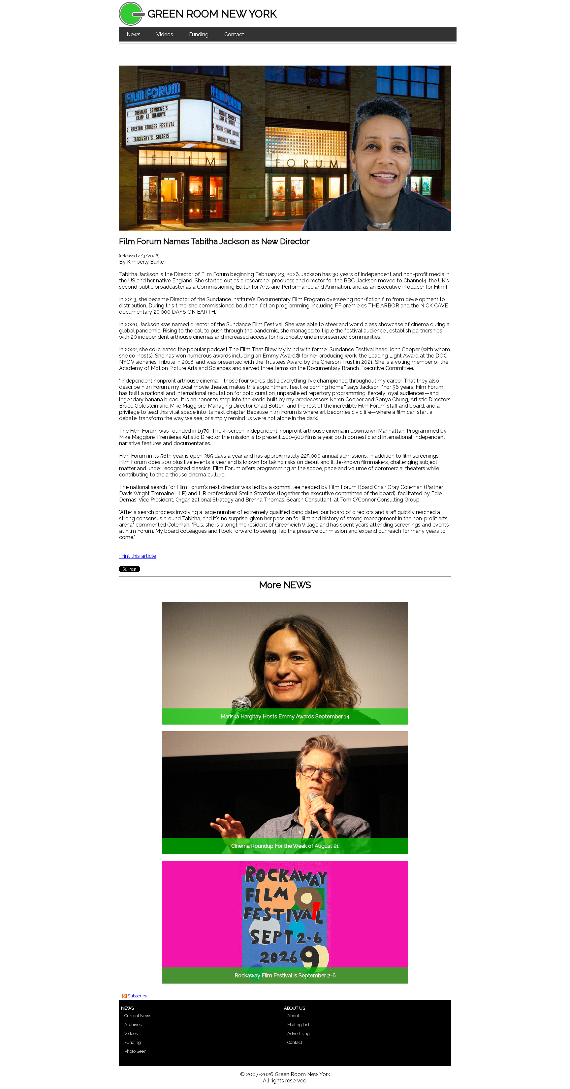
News (134, 34)
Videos (164, 34)
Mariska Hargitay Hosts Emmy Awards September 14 (285, 716)
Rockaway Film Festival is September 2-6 (285, 975)
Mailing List (298, 1024)
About (293, 1015)
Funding (198, 34)
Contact (234, 34)
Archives (133, 1024)
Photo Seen (135, 1051)
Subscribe (137, 995)
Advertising (298, 1033)
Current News (137, 1015)
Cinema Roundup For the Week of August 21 (285, 846)
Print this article (137, 556)
